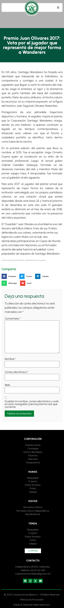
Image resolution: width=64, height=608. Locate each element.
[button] (58, 7)
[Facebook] (25, 581)
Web (7, 385)
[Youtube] (40, 581)
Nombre (10, 359)
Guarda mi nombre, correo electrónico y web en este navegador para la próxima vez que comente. (32, 404)
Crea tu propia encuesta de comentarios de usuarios (24, 260)
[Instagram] (30, 581)
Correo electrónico (16, 372)
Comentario (13, 318)
